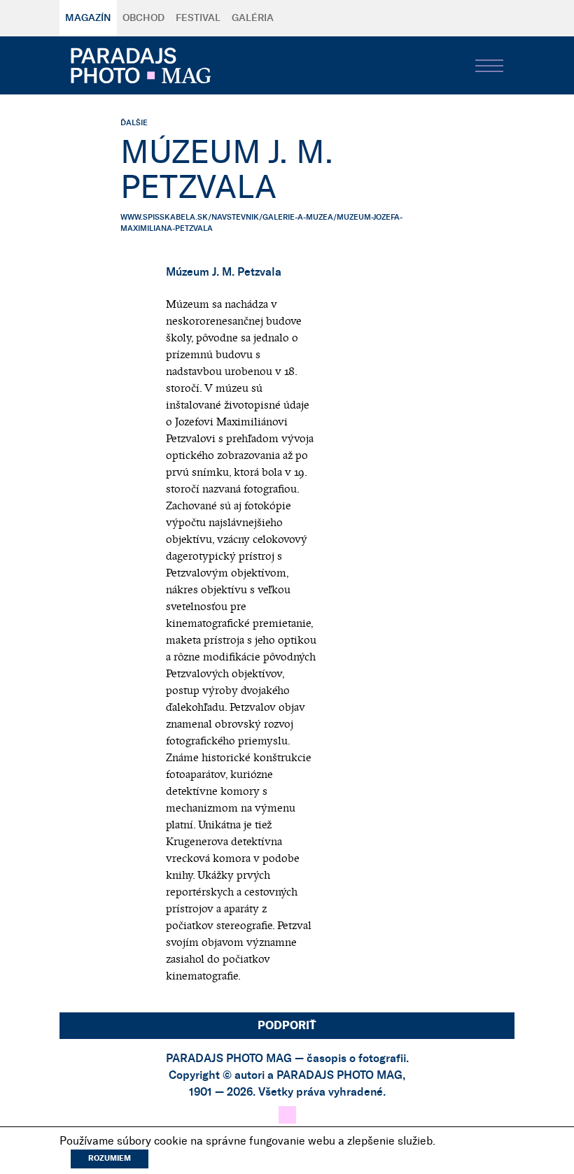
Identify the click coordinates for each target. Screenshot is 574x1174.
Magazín (88, 18)
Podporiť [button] (287, 1025)
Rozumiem (109, 1158)
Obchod (143, 18)
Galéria (253, 18)
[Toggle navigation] (489, 65)
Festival (198, 18)
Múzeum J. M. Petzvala (223, 272)
